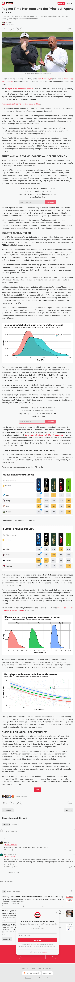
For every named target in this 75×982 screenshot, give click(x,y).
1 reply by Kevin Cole (13, 872)
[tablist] (10, 824)
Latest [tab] (9, 891)
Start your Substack (32, 973)
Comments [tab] (6, 824)
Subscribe (61, 3)
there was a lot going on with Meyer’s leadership (44, 435)
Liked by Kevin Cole (12, 844)
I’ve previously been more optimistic (20, 89)
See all (5, 939)
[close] (56, 912)
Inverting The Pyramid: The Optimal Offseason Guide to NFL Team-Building (32, 897)
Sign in (69, 3)
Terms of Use (47, 944)
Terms (39, 968)
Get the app (47, 973)
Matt (5, 854)
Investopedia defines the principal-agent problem (21, 104)
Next (67, 810)
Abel (5, 842)
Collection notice (47, 968)
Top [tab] (4, 891)
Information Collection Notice (37, 946)
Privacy (34, 968)
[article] (37, 901)
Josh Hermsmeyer (44, 79)
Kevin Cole (9, 22)
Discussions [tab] (16, 891)
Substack (28, 978)
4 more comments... (6, 881)
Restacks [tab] (14, 824)
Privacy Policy (52, 946)
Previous (9, 810)
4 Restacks (24, 796)
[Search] (71, 891)
